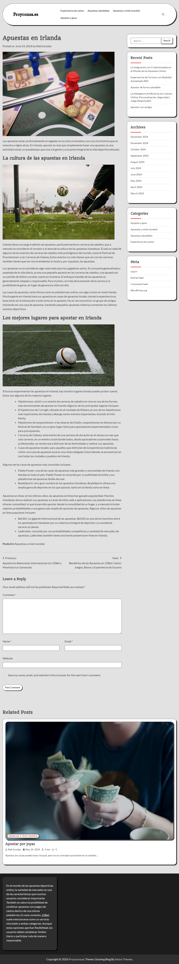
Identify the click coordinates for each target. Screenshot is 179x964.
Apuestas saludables (98, 10)
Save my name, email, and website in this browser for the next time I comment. (54, 675)
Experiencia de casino (72, 10)
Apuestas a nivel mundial (126, 10)
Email (69, 641)
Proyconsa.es (25, 14)
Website (8, 658)
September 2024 (139, 155)
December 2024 (139, 136)
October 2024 (138, 149)
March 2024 (137, 193)
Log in (134, 271)
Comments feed (139, 284)
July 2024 (136, 168)
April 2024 (136, 187)
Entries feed (137, 277)
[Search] (163, 14)
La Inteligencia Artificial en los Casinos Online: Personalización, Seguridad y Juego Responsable (151, 97)
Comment (9, 594)
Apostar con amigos (141, 107)
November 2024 (139, 143)
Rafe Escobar (44, 46)
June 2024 (136, 174)
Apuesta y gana (68, 17)
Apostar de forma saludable (145, 87)
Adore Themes (123, 959)
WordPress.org (139, 290)
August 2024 (137, 161)
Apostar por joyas (20, 844)
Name (7, 641)
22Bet (45, 915)
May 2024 (136, 180)
